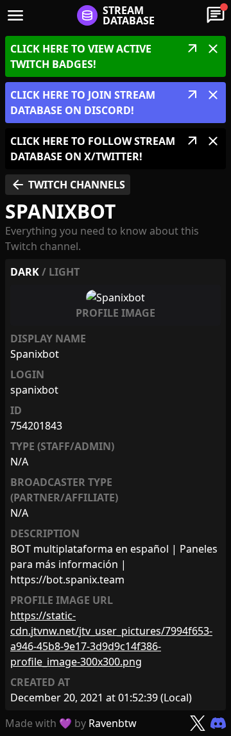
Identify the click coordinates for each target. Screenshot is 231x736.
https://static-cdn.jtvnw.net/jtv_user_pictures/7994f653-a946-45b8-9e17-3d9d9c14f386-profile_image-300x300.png (111, 638)
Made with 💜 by (71, 723)
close (213, 48)
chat (215, 15)
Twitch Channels (67, 185)
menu (15, 15)
